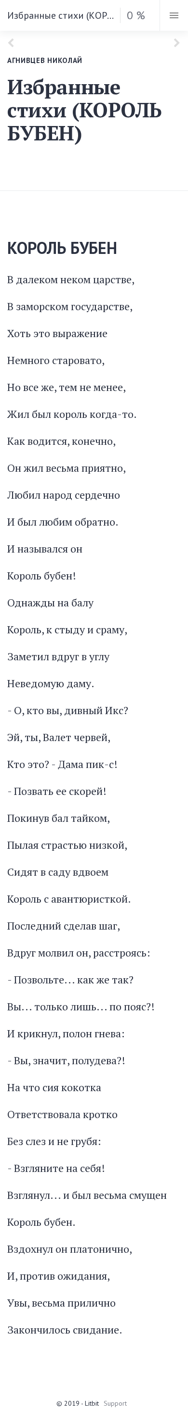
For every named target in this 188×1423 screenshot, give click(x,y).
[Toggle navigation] (174, 15)
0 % (136, 15)
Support (115, 1403)
